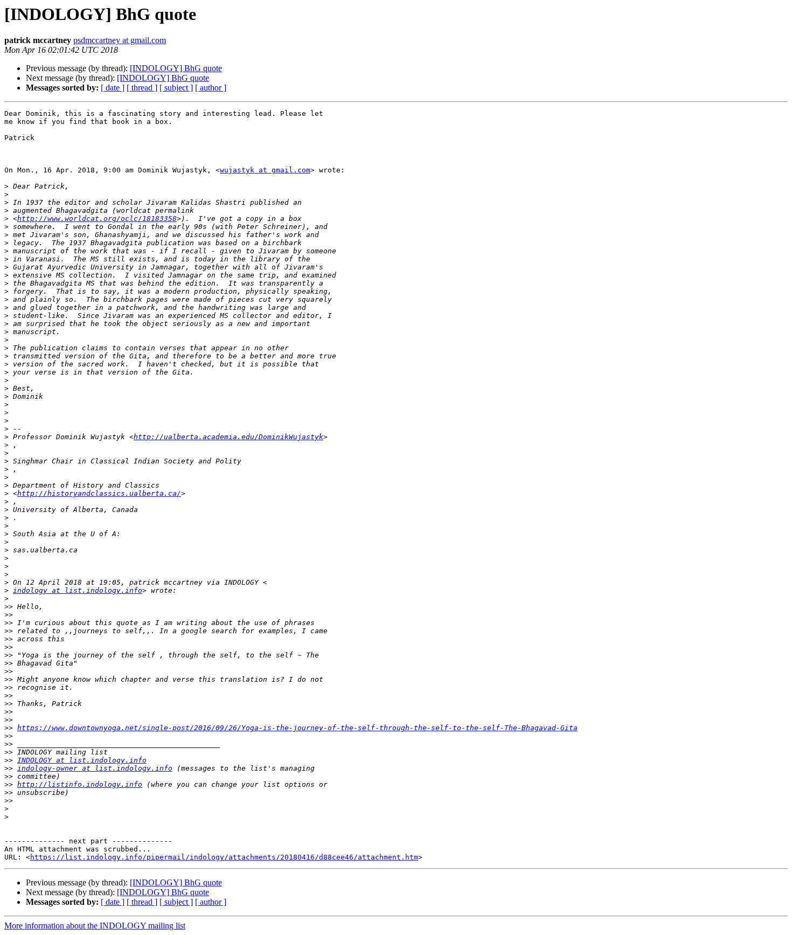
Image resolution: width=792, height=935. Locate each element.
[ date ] (112, 87)
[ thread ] (142, 87)
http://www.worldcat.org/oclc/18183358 (97, 218)
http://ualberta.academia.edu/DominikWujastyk (228, 437)
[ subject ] (176, 87)
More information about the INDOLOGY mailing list (94, 925)
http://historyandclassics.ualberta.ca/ (99, 493)
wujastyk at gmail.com (265, 170)
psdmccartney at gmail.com (119, 40)
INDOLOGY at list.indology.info (82, 760)
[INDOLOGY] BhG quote (176, 68)
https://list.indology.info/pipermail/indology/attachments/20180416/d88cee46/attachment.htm (224, 857)
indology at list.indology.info (77, 590)
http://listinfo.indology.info (79, 784)
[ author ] (210, 87)
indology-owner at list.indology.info (94, 768)
